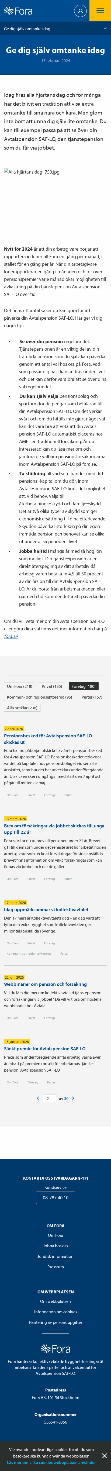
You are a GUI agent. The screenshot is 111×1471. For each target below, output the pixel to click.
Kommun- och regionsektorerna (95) (39, 697)
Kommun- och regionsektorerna (29, 953)
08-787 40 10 (55, 1197)
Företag (49, 795)
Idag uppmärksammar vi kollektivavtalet (46, 909)
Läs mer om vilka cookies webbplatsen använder (51, 1462)
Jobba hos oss (55, 1245)
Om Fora (13, 795)
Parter (68, 795)
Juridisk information (55, 1256)
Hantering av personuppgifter (55, 1322)
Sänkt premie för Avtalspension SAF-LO (45, 1048)
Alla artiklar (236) (22, 707)
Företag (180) (84, 686)
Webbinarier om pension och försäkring (45, 984)
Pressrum (55, 1266)
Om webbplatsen (55, 1301)
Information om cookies (55, 1311)
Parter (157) (92, 697)
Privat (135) (52, 686)
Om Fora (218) (19, 686)
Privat (31, 795)
